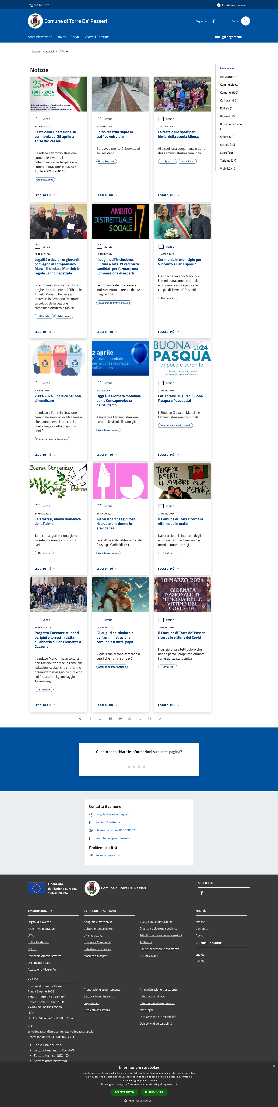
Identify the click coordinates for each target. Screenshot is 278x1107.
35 (110, 718)
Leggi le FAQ (92, 1003)
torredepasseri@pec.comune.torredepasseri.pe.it (60, 1031)
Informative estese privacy (157, 1003)
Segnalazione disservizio (99, 996)
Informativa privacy (152, 996)
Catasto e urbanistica (97, 949)
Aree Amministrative (41, 928)
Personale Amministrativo (44, 956)
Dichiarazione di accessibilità (158, 1016)
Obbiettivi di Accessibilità (156, 1023)
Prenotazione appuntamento (102, 989)
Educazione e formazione (156, 921)
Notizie (46, 119)
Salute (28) (227, 136)
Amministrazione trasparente (159, 989)
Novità (49, 51)
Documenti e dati (39, 962)
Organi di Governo (39, 922)
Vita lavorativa (93, 935)
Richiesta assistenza (97, 1010)
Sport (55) (226, 152)
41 (149, 718)
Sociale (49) (227, 144)
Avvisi (199, 935)
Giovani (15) (227, 116)
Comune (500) (229, 92)
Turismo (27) (228, 160)
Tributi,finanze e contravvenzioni (161, 935)
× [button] (273, 1065)
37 (130, 718)
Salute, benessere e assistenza (159, 949)
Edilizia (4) (226, 108)
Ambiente (146, 942)
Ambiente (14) (229, 76)
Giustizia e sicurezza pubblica (158, 928)
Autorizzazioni (149, 955)
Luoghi (200, 954)
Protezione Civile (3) (231, 126)
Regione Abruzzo (38, 5)
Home (36, 51)
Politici (32, 949)
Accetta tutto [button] (124, 1092)
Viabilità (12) (228, 168)
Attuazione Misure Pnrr (43, 969)
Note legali (147, 1010)
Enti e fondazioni (38, 942)
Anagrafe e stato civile (98, 922)
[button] (139, 1100)
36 (120, 718)
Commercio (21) (230, 84)
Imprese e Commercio (97, 942)
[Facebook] (212, 20)
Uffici (31, 935)
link (175, 1084)
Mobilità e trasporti (96, 956)
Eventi (200, 961)
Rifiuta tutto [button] (154, 1092)
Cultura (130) (228, 100)
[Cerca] (245, 21)
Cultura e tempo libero (98, 928)
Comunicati (203, 928)
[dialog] (139, 1084)
